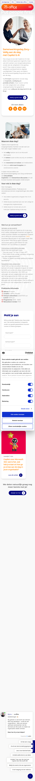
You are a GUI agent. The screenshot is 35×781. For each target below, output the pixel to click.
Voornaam (9, 333)
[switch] (30, 390)
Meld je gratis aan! (16, 97)
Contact (31, 2)
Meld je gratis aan (16, 215)
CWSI (28, 236)
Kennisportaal (5, 2)
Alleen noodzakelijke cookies (17, 426)
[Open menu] (30, 7)
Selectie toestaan (17, 420)
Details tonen (25, 408)
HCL (13, 2)
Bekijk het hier (16, 493)
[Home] (13, 7)
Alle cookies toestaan (17, 414)
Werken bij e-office (21, 2)
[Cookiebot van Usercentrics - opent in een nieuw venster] (25, 353)
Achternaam (10, 342)
